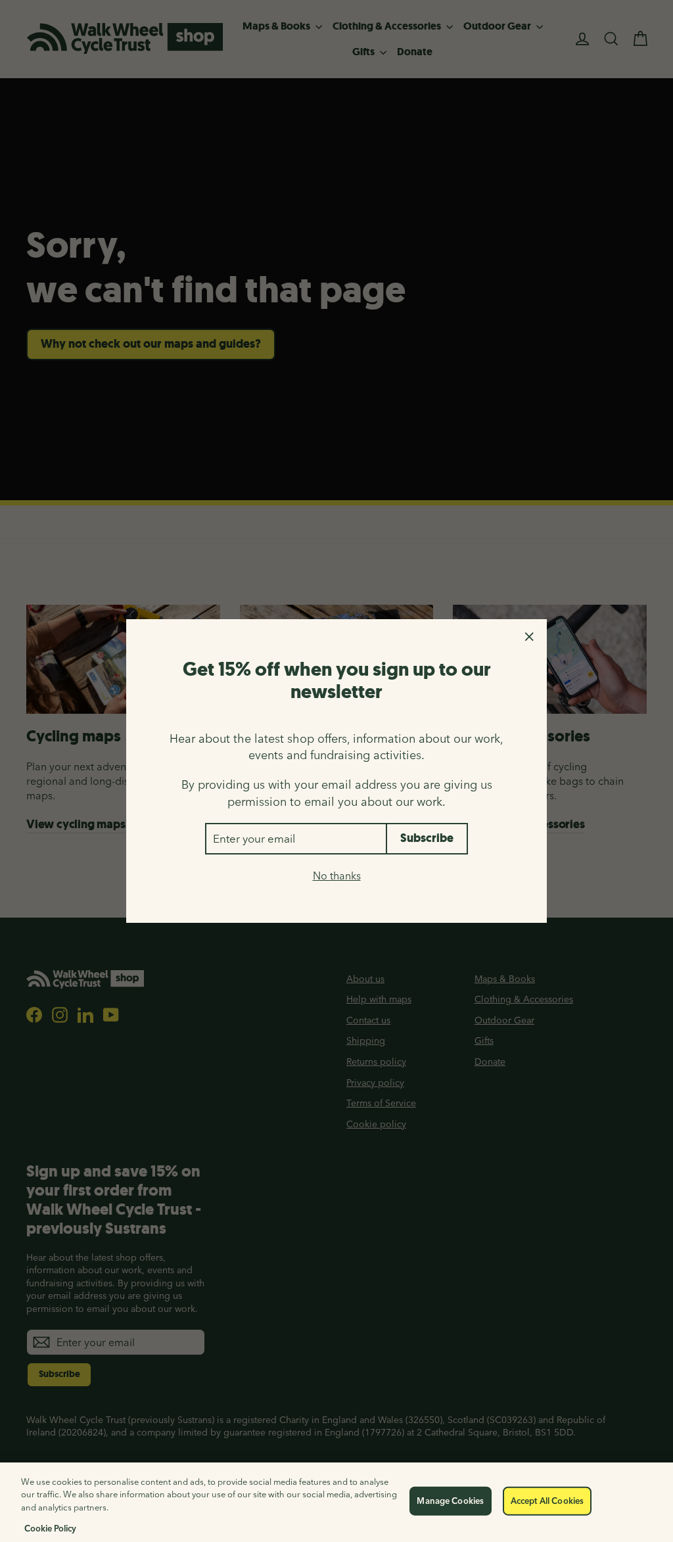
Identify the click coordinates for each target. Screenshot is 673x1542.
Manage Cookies (450, 1500)
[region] (336, 1502)
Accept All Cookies (547, 1500)
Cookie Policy (50, 1528)
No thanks (337, 875)
